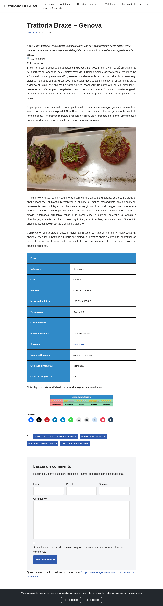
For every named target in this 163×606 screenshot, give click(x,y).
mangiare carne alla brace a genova (55, 437)
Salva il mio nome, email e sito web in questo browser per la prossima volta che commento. (78, 549)
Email (70, 484)
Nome (37, 484)
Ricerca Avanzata (52, 8)
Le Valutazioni (110, 4)
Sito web (104, 484)
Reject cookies (92, 600)
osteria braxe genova (93, 437)
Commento (40, 498)
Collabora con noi (87, 4)
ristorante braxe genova (42, 443)
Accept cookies (71, 600)
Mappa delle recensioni (135, 4)
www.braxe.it (79, 344)
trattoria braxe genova (75, 443)
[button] (72, 4)
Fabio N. (33, 32)
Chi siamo (48, 4)
